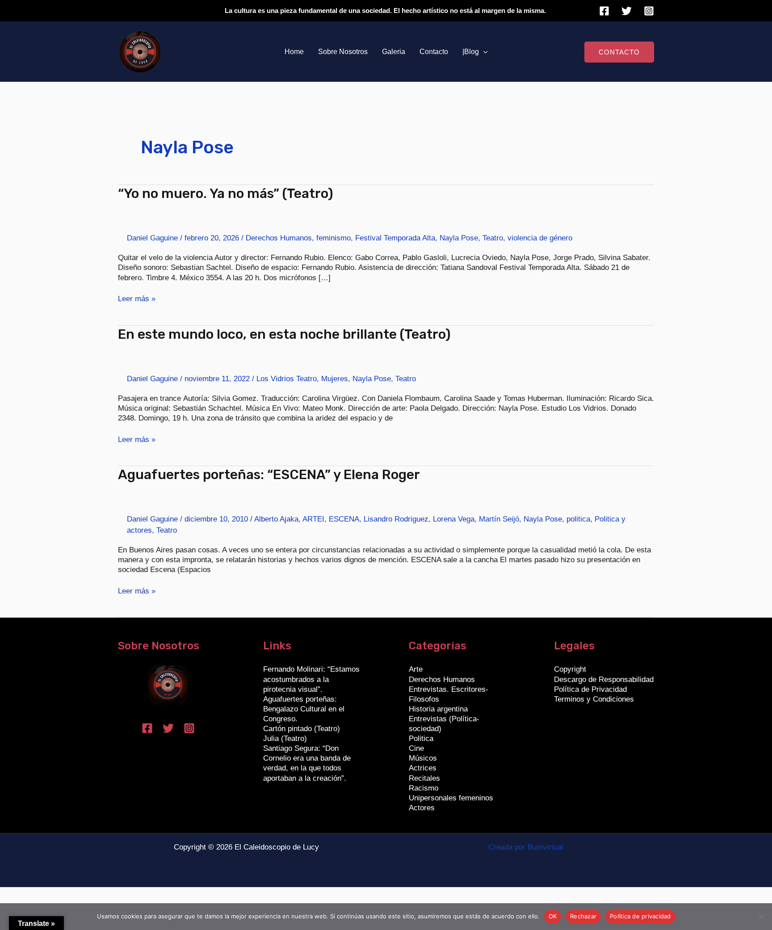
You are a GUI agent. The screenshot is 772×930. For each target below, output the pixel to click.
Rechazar (583, 916)
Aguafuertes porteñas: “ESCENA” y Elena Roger (269, 475)
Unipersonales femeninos (451, 798)
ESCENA (344, 519)
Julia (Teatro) (285, 738)
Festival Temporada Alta (395, 238)
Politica (421, 738)
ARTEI (313, 519)
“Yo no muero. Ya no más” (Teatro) (225, 193)
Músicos (423, 758)
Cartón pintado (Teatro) (301, 728)
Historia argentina (438, 709)
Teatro (492, 238)
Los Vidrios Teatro (286, 379)
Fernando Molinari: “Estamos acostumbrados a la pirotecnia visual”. (311, 679)
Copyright (570, 669)
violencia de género (540, 238)
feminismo (333, 238)
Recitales (424, 778)
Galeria (393, 51)
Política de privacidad (640, 916)
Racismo (423, 788)
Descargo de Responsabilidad (604, 679)
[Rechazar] (760, 916)
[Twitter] (626, 11)
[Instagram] (649, 11)
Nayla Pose (459, 238)
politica (578, 519)
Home (294, 51)
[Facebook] (604, 11)
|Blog (470, 51)
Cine (416, 748)
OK (553, 916)
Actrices (422, 768)
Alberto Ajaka (276, 519)
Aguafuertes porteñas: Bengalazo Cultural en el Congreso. (303, 709)
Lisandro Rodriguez (396, 519)
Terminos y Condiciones (594, 699)
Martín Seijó (499, 519)
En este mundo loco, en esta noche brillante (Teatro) (284, 334)
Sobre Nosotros (343, 51)
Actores (422, 808)
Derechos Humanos (279, 238)
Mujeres (334, 379)
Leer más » (136, 298)
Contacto (434, 51)
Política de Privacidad (590, 689)
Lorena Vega (453, 519)
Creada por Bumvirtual (525, 847)
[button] (483, 52)
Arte (416, 669)
